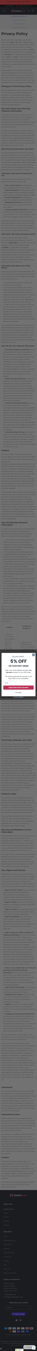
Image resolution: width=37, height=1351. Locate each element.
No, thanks (18, 692)
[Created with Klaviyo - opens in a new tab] (18, 697)
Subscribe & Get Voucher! (19, 688)
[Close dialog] (33, 654)
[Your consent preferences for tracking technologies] (34, 1348)
